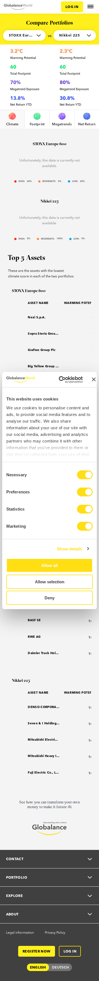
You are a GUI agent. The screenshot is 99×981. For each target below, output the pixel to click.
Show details (69, 548)
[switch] (85, 492)
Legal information (20, 932)
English (38, 967)
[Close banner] (94, 379)
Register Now (37, 951)
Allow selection (49, 581)
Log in (71, 6)
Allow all (49, 565)
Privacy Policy (55, 932)
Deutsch (60, 967)
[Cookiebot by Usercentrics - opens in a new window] (61, 379)
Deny (49, 597)
